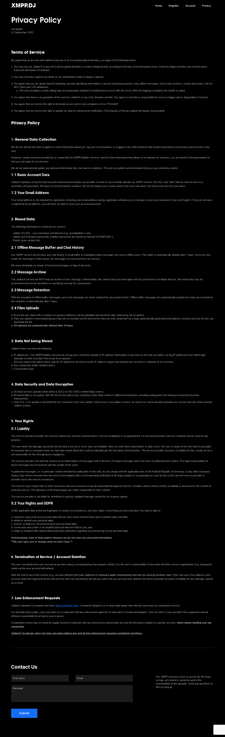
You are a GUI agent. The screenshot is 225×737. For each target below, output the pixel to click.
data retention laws (67, 605)
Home (158, 5)
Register (174, 5)
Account (190, 5)
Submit (24, 713)
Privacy (206, 5)
